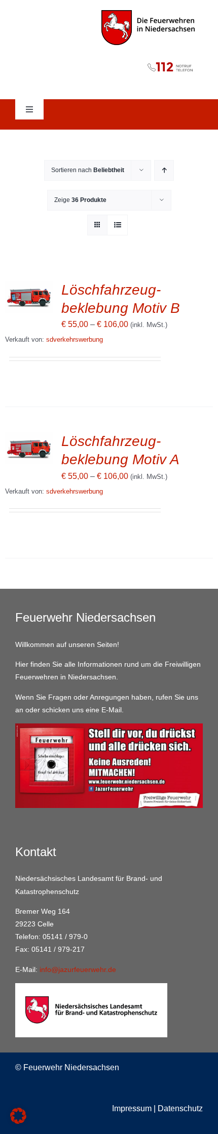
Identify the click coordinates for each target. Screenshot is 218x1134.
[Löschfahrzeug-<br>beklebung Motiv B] (29, 288)
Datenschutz (180, 1108)
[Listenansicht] (117, 225)
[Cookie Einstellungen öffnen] (18, 1121)
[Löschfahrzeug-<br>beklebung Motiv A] (29, 439)
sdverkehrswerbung (74, 339)
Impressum (132, 1108)
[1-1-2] (109, 59)
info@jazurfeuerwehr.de (78, 969)
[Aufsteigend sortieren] (164, 170)
